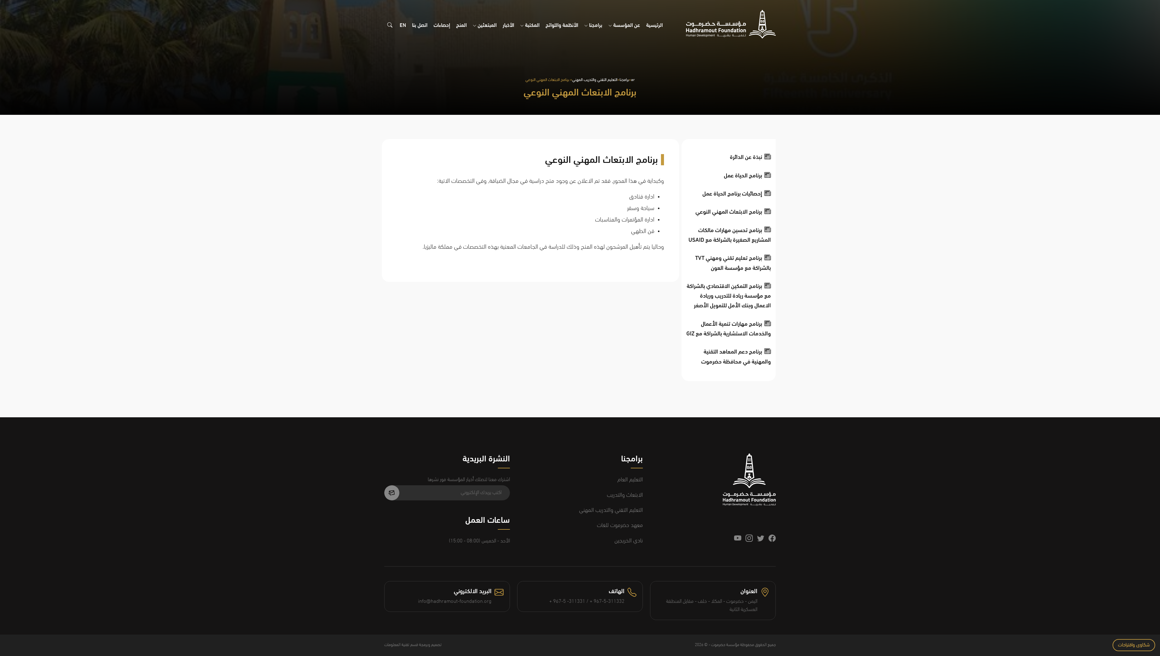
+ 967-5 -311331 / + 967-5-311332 (586, 601)
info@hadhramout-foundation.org (454, 601)
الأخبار (508, 25)
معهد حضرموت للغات (620, 525)
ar (633, 80)
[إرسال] (391, 492)
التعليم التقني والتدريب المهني (594, 80)
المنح (461, 25)
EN (403, 25)
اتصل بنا (419, 25)
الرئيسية (654, 25)
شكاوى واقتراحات (1134, 645)
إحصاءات (441, 25)
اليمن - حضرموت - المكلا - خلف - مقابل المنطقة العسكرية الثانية (711, 605)
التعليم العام (630, 480)
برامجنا (624, 80)
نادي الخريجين (628, 541)
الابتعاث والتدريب (625, 495)
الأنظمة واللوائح (562, 25)
